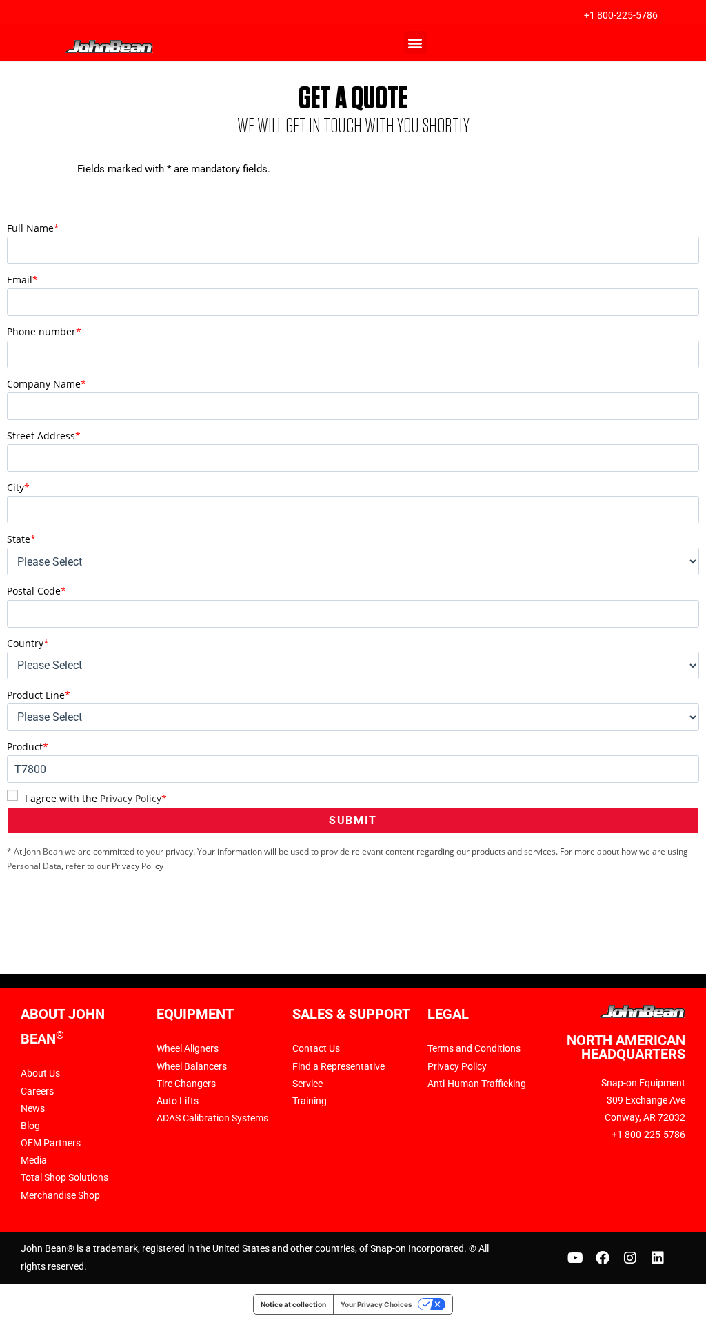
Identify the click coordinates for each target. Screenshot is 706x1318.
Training (309, 1100)
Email (22, 279)
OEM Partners (51, 1142)
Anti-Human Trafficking (476, 1083)
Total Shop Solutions (64, 1177)
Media (34, 1160)
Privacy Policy (130, 798)
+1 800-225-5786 (621, 15)
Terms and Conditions (474, 1048)
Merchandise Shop (60, 1195)
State (21, 539)
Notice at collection (293, 1304)
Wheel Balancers (192, 1066)
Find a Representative (338, 1066)
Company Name (46, 383)
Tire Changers (186, 1083)
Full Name (33, 227)
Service (307, 1083)
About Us (40, 1073)
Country (28, 643)
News (33, 1108)
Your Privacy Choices (376, 1304)
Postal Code (36, 590)
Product (27, 746)
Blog (30, 1125)
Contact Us (316, 1048)
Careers (37, 1091)
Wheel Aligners (188, 1048)
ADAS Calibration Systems (212, 1118)
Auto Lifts (178, 1100)
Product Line (38, 694)
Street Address (44, 435)
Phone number (44, 331)
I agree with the (96, 798)
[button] (415, 42)
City (18, 487)
